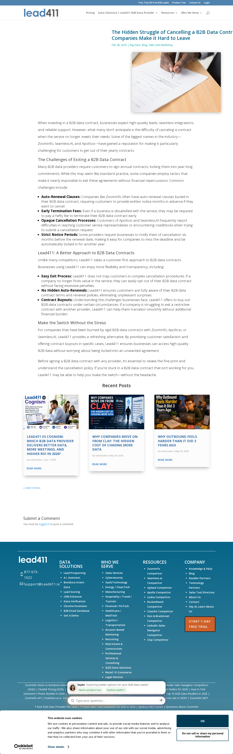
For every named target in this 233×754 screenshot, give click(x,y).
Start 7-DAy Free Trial (200, 624)
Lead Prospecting (75, 573)
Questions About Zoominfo (182, 706)
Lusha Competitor (158, 597)
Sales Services (114, 573)
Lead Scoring (72, 592)
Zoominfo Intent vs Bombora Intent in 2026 (51, 685)
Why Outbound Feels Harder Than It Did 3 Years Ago (177, 440)
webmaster (36, 459)
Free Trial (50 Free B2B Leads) (154, 3)
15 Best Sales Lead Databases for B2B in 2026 (108, 706)
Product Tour (179, 3)
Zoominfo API (33, 698)
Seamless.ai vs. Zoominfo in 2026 (64, 698)
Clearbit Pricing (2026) (51, 689)
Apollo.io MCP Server (151, 706)
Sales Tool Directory (202, 592)
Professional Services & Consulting (113, 658)
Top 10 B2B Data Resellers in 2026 (186, 693)
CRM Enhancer (73, 596)
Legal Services (114, 677)
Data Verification (75, 601)
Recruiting (112, 639)
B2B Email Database (76, 610)
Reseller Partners (199, 578)
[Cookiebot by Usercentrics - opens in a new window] (24, 747)
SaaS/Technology (116, 582)
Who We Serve (190, 12)
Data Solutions (71, 564)
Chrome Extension (75, 606)
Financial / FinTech (117, 606)
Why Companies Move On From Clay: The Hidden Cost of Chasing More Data (115, 442)
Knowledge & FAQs (200, 568)
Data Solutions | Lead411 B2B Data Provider (126, 12)
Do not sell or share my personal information (202, 735)
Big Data (135, 45)
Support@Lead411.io (42, 584)
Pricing (90, 12)
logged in (44, 524)
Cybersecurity (114, 577)
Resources (167, 12)
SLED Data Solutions (118, 667)
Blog (144, 45)
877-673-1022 (31, 575)
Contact (194, 602)
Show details (56, 746)
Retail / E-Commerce (118, 672)
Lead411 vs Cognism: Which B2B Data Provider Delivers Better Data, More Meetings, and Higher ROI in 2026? (50, 445)
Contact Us (195, 3)
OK (203, 720)
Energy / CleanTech (117, 587)
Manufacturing (115, 592)
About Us (195, 597)
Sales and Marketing (160, 45)
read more (34, 468)
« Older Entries (31, 488)
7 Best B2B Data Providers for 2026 (56, 706)
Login (207, 3)
